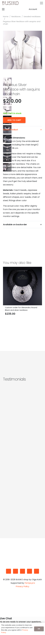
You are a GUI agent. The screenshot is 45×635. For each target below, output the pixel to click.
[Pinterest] (29, 571)
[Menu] (41, 3)
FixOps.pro (30, 583)
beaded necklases (32, 16)
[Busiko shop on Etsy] (8, 571)
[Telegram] (36, 571)
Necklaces (16, 16)
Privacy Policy (22, 586)
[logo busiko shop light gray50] (10, 3)
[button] (28, 3)
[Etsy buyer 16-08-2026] (22, 446)
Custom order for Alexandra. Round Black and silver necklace (21, 308)
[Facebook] (15, 571)
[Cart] (42, 9)
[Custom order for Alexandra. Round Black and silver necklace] (22, 268)
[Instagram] (22, 571)
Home (5, 16)
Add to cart (14, 120)
